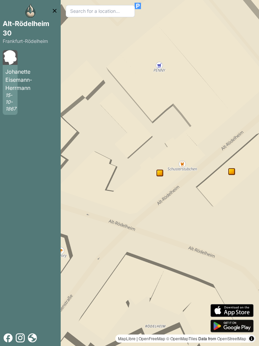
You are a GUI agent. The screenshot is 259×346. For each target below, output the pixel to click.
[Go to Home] (30, 11)
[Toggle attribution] (252, 339)
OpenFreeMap (152, 338)
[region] (160, 173)
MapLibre (127, 338)
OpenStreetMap (231, 338)
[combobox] (100, 11)
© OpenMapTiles (181, 338)
